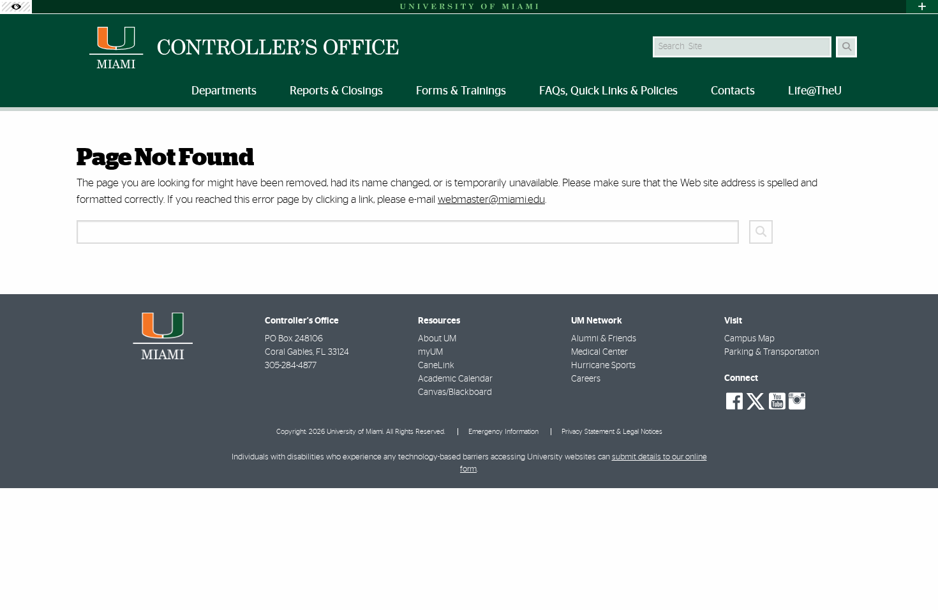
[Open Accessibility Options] (16, 6)
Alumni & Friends (603, 338)
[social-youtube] (777, 401)
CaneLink (436, 365)
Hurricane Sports (603, 365)
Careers (585, 379)
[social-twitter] (755, 400)
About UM (437, 338)
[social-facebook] (734, 401)
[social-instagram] (797, 401)
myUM (430, 352)
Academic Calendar (455, 379)
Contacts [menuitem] (733, 91)
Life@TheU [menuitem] (815, 91)
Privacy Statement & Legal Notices (612, 431)
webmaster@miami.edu (491, 199)
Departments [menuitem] (224, 91)
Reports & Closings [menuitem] (336, 91)
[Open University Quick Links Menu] (922, 6)
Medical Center (599, 352)
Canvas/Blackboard (455, 392)
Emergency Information (503, 431)
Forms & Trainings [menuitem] (461, 91)
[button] (910, 574)
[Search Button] (846, 46)
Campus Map (749, 338)
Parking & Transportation (771, 352)
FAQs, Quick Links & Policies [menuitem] (608, 91)
